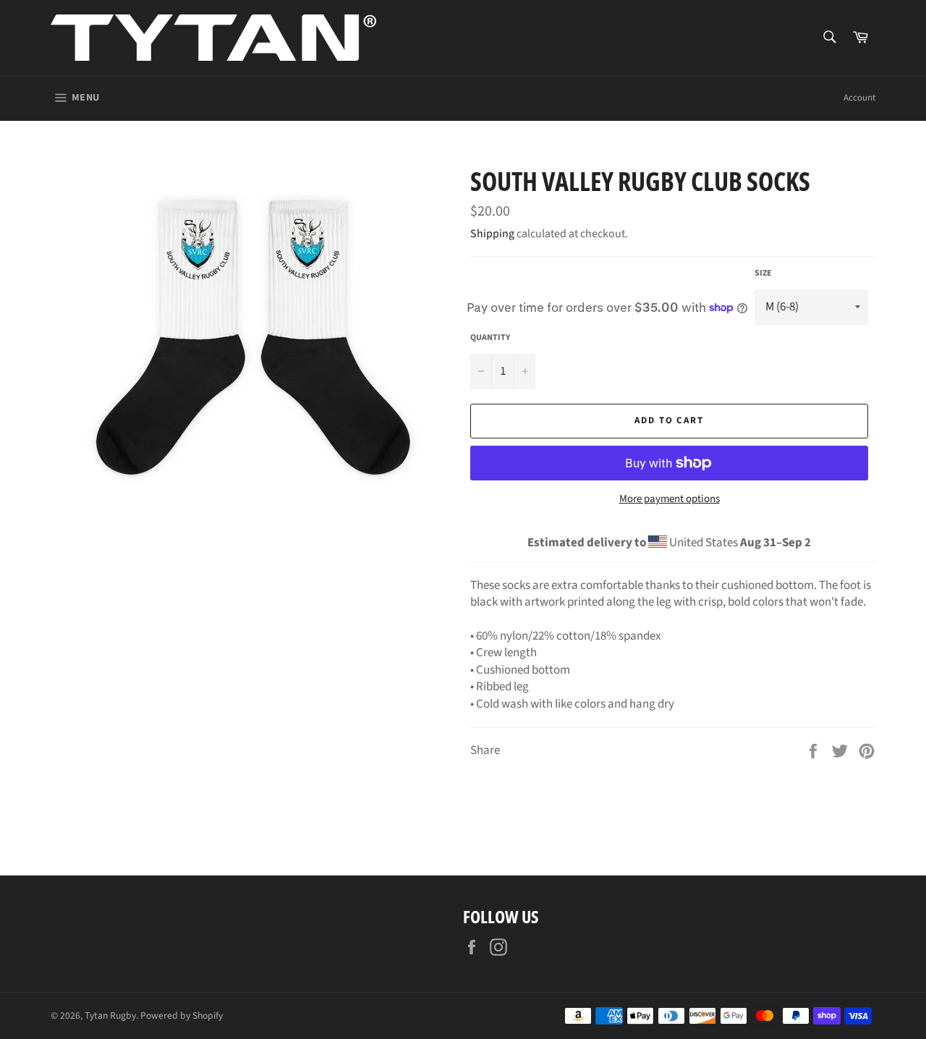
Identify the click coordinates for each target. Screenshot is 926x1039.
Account (859, 97)
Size (763, 273)
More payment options (669, 499)
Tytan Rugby (110, 1015)
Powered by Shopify (181, 1015)
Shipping (492, 234)
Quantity (490, 338)
